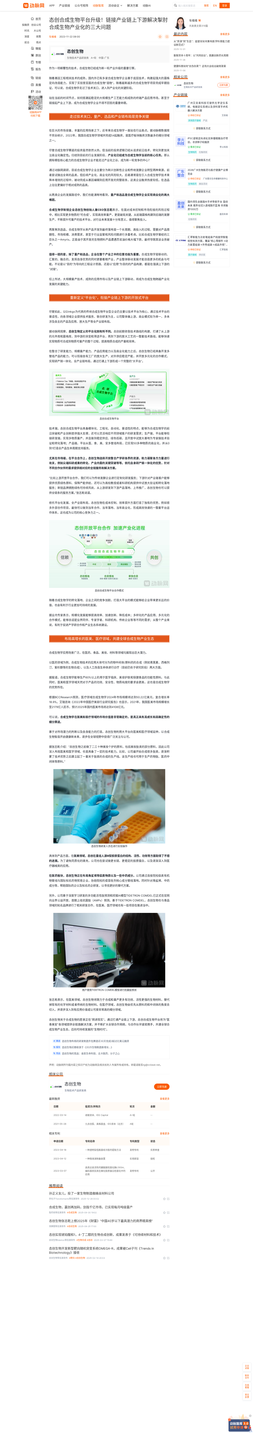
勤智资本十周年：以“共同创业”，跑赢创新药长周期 (201, 55)
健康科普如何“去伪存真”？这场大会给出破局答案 (200, 66)
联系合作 (247, 1376)
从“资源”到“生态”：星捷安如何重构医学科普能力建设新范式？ (202, 43)
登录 (224, 5)
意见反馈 (247, 1395)
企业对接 (247, 1367)
